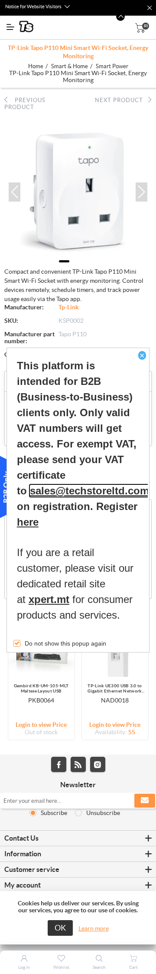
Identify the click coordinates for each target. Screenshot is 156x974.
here (28, 522)
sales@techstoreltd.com (89, 491)
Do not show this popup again (65, 643)
